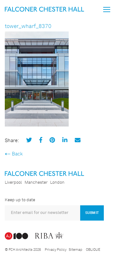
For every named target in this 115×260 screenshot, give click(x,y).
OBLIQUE (93, 249)
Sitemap (75, 249)
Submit (92, 213)
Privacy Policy (55, 249)
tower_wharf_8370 (28, 26)
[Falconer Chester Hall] (44, 9)
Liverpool (13, 183)
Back (17, 154)
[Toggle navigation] (106, 9)
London (57, 183)
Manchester (36, 183)
